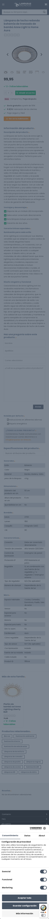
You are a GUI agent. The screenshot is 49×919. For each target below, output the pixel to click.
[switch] (43, 915)
